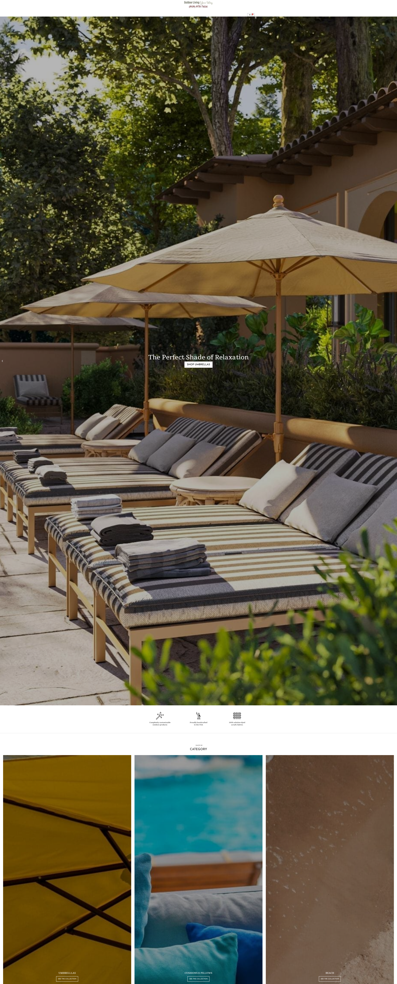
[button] (2, 361)
